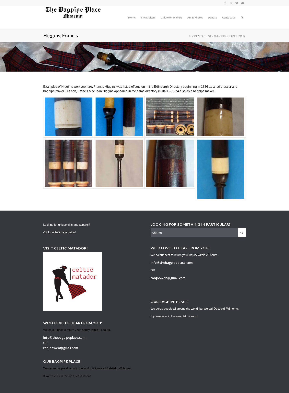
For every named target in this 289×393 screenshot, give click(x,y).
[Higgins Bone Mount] (68, 116)
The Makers (220, 35)
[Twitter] (237, 3)
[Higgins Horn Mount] (220, 116)
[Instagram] (231, 3)
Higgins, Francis (60, 35)
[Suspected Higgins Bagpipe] (169, 116)
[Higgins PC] (119, 163)
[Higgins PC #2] (220, 169)
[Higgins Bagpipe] (68, 163)
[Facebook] (225, 3)
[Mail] (243, 3)
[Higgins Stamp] (169, 163)
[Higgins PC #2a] (119, 116)
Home (208, 35)
